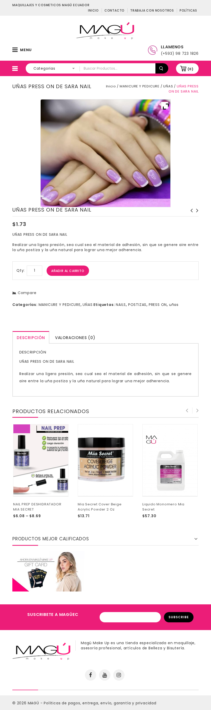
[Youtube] (104, 675)
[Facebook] (90, 675)
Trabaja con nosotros (152, 10)
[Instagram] (119, 675)
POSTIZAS (137, 304)
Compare (27, 292)
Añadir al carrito (67, 271)
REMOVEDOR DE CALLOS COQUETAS (190, 215)
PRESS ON (158, 304)
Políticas (188, 10)
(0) (191, 69)
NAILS (121, 304)
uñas (174, 304)
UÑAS (168, 86)
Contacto (114, 10)
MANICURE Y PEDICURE (140, 86)
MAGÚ (34, 703)
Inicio (93, 10)
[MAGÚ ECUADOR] (105, 30)
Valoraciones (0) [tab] (75, 337)
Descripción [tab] (31, 337)
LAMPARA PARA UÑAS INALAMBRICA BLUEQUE (196, 215)
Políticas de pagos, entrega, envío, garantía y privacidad (100, 703)
